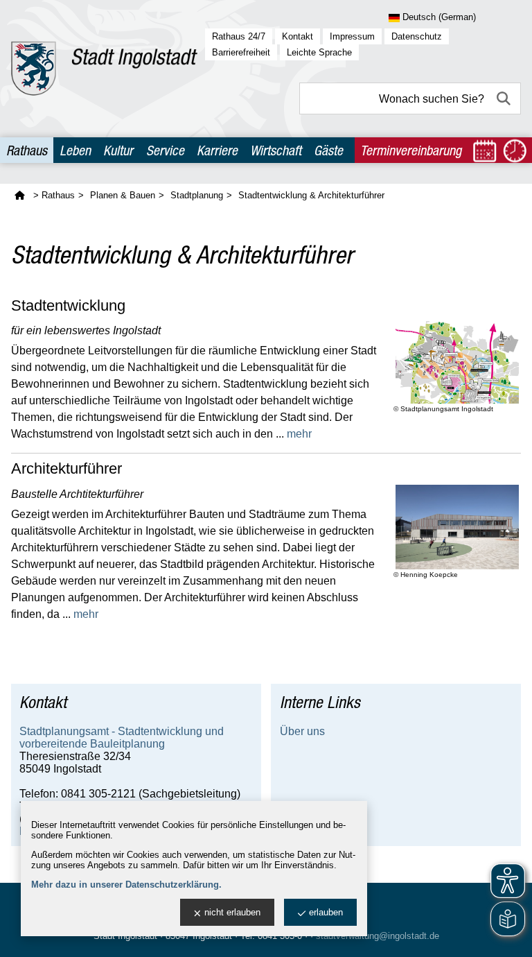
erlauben (326, 912)
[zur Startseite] (104, 69)
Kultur (118, 150)
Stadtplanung (196, 195)
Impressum (352, 36)
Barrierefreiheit (241, 52)
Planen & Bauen (122, 195)
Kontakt (297, 36)
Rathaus (26, 150)
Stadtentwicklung (68, 306)
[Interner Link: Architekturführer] (457, 527)
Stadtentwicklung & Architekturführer (311, 195)
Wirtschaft (275, 150)
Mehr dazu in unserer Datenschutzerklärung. (126, 884)
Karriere (217, 150)
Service (165, 150)
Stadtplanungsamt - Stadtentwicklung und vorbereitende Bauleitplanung (121, 737)
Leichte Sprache (319, 52)
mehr (299, 434)
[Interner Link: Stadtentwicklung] (457, 362)
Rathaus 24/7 (238, 36)
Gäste (328, 150)
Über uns (302, 731)
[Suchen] (505, 98)
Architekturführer (66, 468)
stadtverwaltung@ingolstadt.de (377, 936)
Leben (75, 150)
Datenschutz (416, 36)
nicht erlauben (232, 912)
